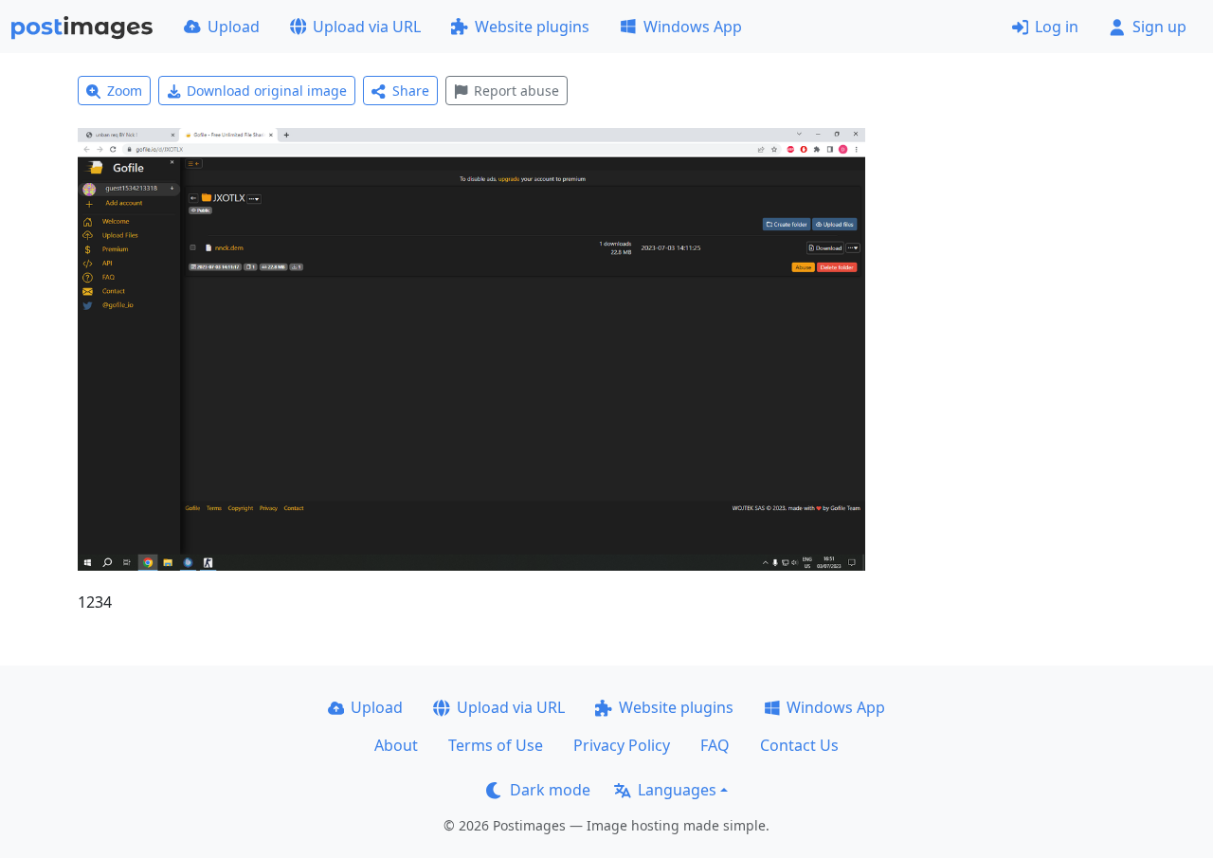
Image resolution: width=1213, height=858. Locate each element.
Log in (1056, 26)
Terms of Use (495, 745)
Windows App (692, 26)
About (396, 745)
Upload (234, 26)
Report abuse (516, 91)
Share (410, 91)
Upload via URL (367, 26)
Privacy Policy (621, 745)
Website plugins (532, 26)
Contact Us (799, 745)
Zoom (124, 91)
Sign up (1159, 26)
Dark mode (550, 789)
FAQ (715, 745)
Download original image (267, 91)
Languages (677, 789)
